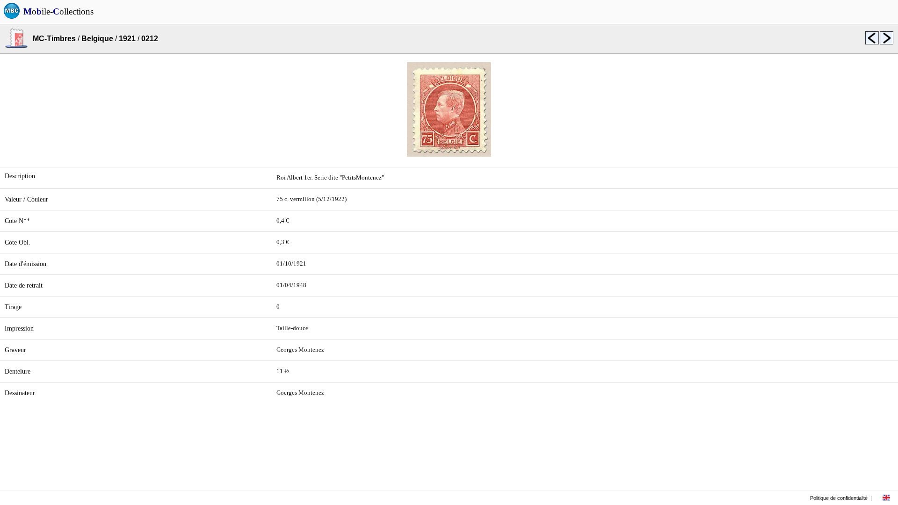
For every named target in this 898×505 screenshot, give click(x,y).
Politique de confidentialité (839, 498)
